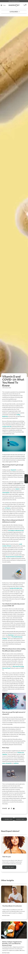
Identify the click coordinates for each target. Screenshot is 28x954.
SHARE (4, 808)
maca (3, 763)
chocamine (8, 763)
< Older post (8, 819)
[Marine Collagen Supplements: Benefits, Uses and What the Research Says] (14, 930)
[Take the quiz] (14, 844)
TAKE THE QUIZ (9, 867)
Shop (4, 5)
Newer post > (21, 819)
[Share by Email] (14, 808)
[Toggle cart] (24, 5)
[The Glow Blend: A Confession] (14, 894)
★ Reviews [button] (26, 479)
